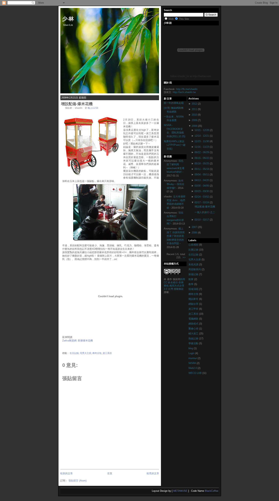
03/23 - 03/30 (202, 191)
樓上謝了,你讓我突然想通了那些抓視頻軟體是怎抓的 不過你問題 (176, 236)
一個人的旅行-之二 (205, 212)
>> (184, 257)
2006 (194, 232)
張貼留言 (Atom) (78, 480)
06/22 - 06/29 (202, 152)
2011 (194, 109)
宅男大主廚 (85, 353)
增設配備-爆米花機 (77, 104)
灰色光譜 (193, 264)
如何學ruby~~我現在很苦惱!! (175, 184)
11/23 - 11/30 (202, 141)
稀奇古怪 (97, 353)
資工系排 (107, 353)
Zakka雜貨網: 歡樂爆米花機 (77, 340)
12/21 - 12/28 (202, 130)
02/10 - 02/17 (202, 219)
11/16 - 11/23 (202, 146)
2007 (194, 227)
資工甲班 (193, 308)
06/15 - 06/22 (202, 158)
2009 (194, 120)
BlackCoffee (211, 490)
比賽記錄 (193, 249)
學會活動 (193, 343)
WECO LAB (195, 373)
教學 (191, 284)
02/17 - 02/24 (202, 202)
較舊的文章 (153, 473)
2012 (194, 103)
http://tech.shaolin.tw (184, 92)
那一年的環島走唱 (174, 103)
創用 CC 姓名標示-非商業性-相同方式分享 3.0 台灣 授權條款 (174, 284)
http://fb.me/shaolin (186, 89)
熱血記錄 (193, 338)
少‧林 (68, 18)
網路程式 (193, 323)
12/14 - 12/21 (202, 135)
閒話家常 (193, 299)
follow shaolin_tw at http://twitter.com (190, 76)
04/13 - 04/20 (202, 180)
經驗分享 (193, 303)
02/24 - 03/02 (202, 196)
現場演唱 (193, 289)
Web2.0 (193, 368)
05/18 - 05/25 (202, 163)
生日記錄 (74, 353)
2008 (194, 125)
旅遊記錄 (193, 274)
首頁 (109, 473)
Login (191, 353)
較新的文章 (66, 473)
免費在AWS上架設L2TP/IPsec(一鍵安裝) (174, 145)
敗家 (191, 279)
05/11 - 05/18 (202, 169)
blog (191, 348)
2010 (194, 114)
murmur (193, 358)
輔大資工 (193, 333)
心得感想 (193, 244)
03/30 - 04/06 (202, 185)
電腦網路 (193, 318)
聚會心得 (193, 328)
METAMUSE (180, 490)
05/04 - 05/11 (202, 174)
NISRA (192, 363)
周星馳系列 (195, 269)
